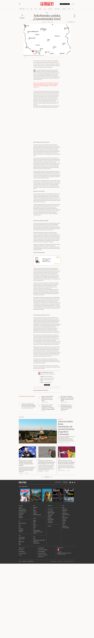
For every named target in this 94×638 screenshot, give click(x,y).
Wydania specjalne (22, 508)
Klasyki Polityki (65, 517)
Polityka (20, 507)
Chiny (20, 544)
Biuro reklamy (21, 549)
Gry (34, 528)
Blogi (63, 507)
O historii (49, 516)
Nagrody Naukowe (36, 543)
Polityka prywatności (41, 551)
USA (19, 540)
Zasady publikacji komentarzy (42, 549)
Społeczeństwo (65, 513)
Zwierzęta (64, 519)
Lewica (20, 525)
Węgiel (34, 510)
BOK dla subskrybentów (22, 553)
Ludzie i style (64, 508)
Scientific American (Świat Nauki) (39, 540)
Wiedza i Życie (21, 513)
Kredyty (34, 513)
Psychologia (50, 518)
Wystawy (34, 525)
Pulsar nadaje (50, 522)
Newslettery (50, 505)
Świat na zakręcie (51, 513)
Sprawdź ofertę (56, 263)
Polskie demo (50, 521)
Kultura (47, 12)
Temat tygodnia (50, 510)
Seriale (34, 524)
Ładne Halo (55, 561)
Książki (34, 520)
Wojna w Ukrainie (22, 537)
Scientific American (22, 511)
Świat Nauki (21, 514)
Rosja (20, 543)
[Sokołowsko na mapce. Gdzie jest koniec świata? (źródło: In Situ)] (47, 39)
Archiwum (64, 520)
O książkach (50, 515)
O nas (63, 524)
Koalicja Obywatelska (22, 523)
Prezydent (20, 531)
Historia (63, 511)
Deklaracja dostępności (42, 553)
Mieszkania (35, 507)
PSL (19, 527)
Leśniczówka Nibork (30, 561)
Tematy (63, 523)
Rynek (34, 505)
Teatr (34, 527)
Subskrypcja (65, 482)
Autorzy (63, 521)
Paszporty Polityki (36, 530)
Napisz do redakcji (22, 551)
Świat (20, 535)
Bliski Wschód (21, 541)
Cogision (53, 561)
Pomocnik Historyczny (23, 510)
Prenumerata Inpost (58, 482)
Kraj (19, 521)
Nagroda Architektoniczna (37, 531)
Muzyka (34, 521)
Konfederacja (21, 530)
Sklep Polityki (64, 526)
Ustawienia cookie (41, 556)
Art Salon (35, 533)
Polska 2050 (21, 528)
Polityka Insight (24, 561)
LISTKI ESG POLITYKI (37, 514)
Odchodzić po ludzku (66, 514)
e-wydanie (46, 85)
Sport (63, 516)
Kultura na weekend (51, 512)
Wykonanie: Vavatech (60, 561)
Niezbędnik (21, 517)
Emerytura (35, 511)
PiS (19, 524)
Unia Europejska (21, 538)
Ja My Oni (20, 516)
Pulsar (34, 538)
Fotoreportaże (64, 510)
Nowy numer (21, 505)
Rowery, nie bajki (51, 519)
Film (34, 523)
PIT (34, 508)
